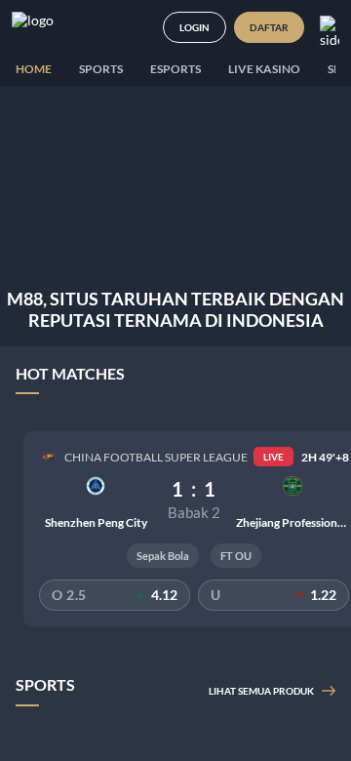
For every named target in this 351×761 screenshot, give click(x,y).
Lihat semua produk (261, 691)
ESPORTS (175, 68)
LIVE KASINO (264, 68)
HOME (34, 68)
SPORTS (101, 68)
